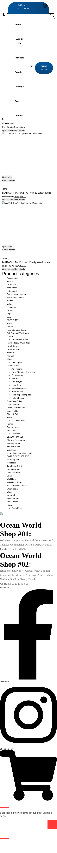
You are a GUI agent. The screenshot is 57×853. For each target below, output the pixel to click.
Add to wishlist (18, 130)
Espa (9, 314)
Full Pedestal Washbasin (18, 333)
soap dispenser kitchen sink (19, 453)
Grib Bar (15, 378)
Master (10, 359)
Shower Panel (13, 443)
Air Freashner (18, 369)
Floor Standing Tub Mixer (23, 372)
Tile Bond (16, 434)
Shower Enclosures (16, 440)
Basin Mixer (17, 508)
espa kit (10, 317)
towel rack (11, 463)
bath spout (12, 291)
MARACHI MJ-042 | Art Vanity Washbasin (26, 192)
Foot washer (17, 375)
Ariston (10, 281)
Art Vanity (11, 284)
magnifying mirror (20, 388)
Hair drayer (17, 382)
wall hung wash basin (17, 485)
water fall (11, 495)
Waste (10, 492)
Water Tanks (12, 502)
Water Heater (13, 498)
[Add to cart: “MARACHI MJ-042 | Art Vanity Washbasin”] (3, 183)
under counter (13, 472)
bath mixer (12, 288)
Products (19, 57)
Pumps (10, 424)
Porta (9, 417)
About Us (19, 41)
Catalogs (19, 86)
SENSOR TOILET (15, 437)
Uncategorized (13, 469)
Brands (18, 72)
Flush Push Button (20, 339)
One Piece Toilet (14, 401)
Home (18, 24)
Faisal (9, 323)
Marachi (10, 356)
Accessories (12, 278)
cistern (10, 304)
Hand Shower (13, 346)
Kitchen (10, 352)
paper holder (13, 411)
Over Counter (13, 404)
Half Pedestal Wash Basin (19, 343)
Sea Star (11, 430)
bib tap (10, 301)
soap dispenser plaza (21, 395)
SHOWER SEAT (14, 446)
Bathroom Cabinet (15, 297)
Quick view (7, 130)
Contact (19, 115)
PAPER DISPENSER (16, 407)
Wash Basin (12, 489)
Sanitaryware (13, 427)
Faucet (10, 326)
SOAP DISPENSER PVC (18, 456)
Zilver (9, 505)
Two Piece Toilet (14, 466)
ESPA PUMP (12, 320)
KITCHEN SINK (19, 420)
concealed (11, 307)
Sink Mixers (12, 450)
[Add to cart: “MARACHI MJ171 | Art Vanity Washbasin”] (3, 253)
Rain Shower (17, 391)
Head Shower (13, 349)
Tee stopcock (18, 362)
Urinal (9, 476)
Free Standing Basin (16, 330)
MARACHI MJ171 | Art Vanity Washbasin (26, 262)
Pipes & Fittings (14, 414)
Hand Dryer (17, 385)
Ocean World (13, 365)
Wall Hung (11, 479)
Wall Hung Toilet (14, 482)
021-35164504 (23, 8)
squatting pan (13, 459)
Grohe (10, 336)
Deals (17, 101)
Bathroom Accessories (17, 294)
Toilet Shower (18, 398)
